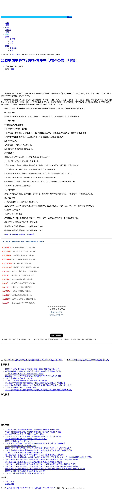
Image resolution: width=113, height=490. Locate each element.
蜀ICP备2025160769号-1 (22, 488)
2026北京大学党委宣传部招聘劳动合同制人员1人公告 (26, 381)
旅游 (11, 41)
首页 (7, 23)
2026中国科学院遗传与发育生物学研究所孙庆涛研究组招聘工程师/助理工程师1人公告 (38, 390)
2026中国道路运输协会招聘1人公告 (19, 378)
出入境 (12, 39)
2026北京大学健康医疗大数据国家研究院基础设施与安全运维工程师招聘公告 (35, 383)
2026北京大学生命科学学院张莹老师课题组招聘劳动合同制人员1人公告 (33, 376)
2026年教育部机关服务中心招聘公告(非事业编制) (24, 374)
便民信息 (13, 48)
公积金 (8, 30)
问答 (11, 43)
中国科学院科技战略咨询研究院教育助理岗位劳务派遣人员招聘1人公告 (33, 371)
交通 (7, 37)
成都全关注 (9, 484)
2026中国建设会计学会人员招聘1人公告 (20, 387)
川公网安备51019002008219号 (44, 488)
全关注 (69, 17)
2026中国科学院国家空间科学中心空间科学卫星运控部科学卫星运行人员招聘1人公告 (38, 385)
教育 (11, 50)
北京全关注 (9, 481)
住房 (7, 32)
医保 (7, 27)
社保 (7, 25)
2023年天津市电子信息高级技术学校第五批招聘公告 (88, 360)
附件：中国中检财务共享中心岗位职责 (19, 234)
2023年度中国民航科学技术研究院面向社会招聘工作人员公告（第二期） (34, 360)
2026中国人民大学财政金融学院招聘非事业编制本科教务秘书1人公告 (32, 369)
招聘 (7, 34)
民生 (7, 46)
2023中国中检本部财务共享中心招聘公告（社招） (40, 60)
